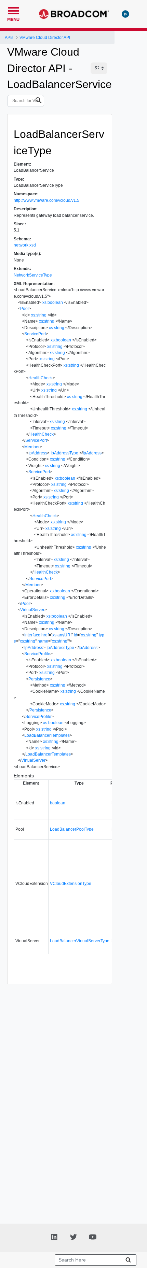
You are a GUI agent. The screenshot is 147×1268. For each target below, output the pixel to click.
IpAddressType (64, 453)
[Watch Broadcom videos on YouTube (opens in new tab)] (92, 1236)
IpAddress (37, 453)
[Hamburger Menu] (13, 9)
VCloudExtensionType (70, 883)
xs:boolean (52, 302)
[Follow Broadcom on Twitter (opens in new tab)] (73, 1236)
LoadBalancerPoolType (72, 829)
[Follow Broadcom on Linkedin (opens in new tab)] (54, 1236)
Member (32, 447)
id (75, 635)
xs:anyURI (61, 635)
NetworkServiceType (33, 275)
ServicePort (35, 334)
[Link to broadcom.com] (74, 14)
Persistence (39, 679)
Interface (32, 635)
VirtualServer (32, 609)
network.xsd (25, 245)
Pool (24, 308)
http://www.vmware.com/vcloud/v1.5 (46, 200)
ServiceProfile (37, 653)
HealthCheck (40, 378)
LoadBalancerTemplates (47, 735)
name (43, 641)
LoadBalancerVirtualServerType (79, 941)
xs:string (38, 315)
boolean (57, 803)
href (45, 635)
